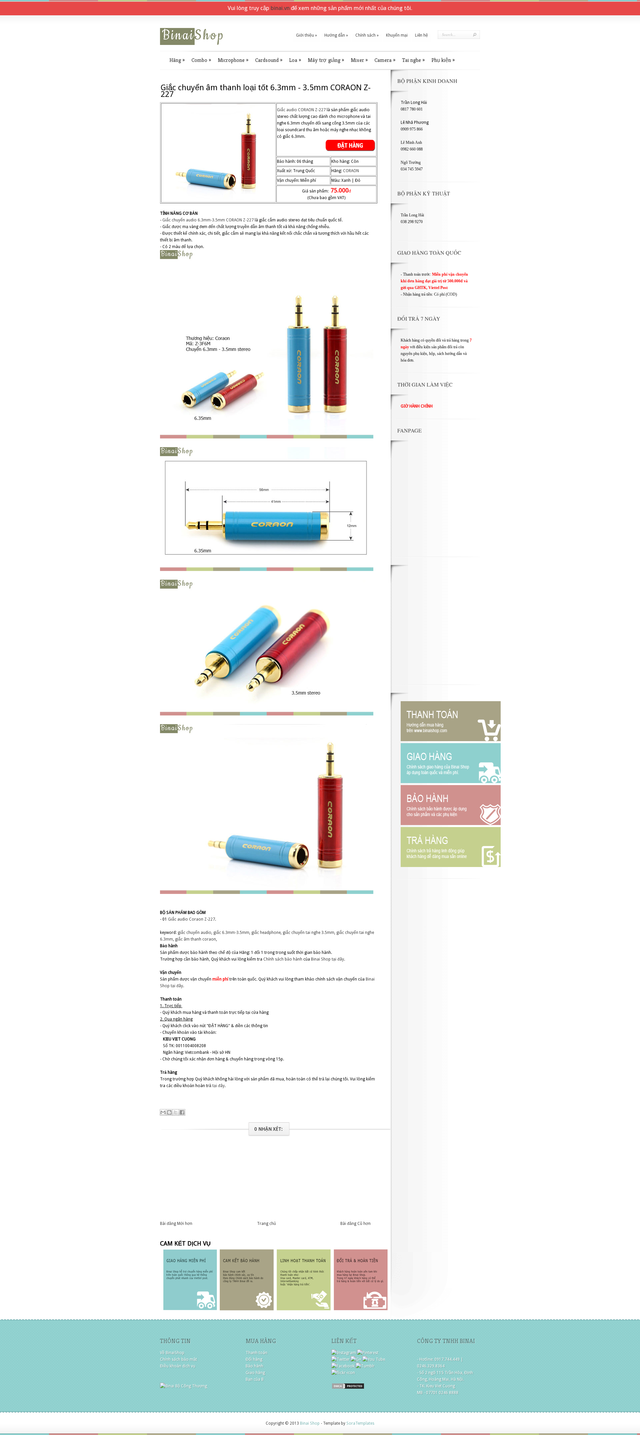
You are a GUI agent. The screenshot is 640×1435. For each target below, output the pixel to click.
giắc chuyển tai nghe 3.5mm (308, 932)
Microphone (233, 60)
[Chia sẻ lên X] (175, 1112)
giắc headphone (266, 932)
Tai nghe (413, 60)
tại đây (338, 959)
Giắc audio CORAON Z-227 (301, 110)
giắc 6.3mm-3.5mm (231, 932)
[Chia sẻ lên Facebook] (182, 1112)
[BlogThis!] (169, 1112)
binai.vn (280, 8)
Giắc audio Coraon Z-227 (191, 919)
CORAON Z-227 (240, 220)
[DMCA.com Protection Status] (348, 1388)
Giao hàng (255, 1372)
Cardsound (268, 60)
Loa (295, 60)
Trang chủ (266, 1223)
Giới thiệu (306, 35)
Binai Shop (321, 959)
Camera (384, 60)
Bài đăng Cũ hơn (355, 1223)
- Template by (347, 1423)
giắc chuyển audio (194, 932)
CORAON (351, 170)
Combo (201, 60)
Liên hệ (421, 35)
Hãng (177, 60)
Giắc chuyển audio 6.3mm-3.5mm (193, 220)
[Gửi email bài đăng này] (163, 1112)
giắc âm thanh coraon (195, 939)
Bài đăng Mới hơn (176, 1223)
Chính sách (367, 35)
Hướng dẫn (336, 35)
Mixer (359, 60)
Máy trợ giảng (326, 60)
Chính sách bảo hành (282, 959)
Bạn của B (255, 1379)
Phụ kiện (443, 60)
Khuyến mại (397, 35)
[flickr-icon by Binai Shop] (343, 1372)
